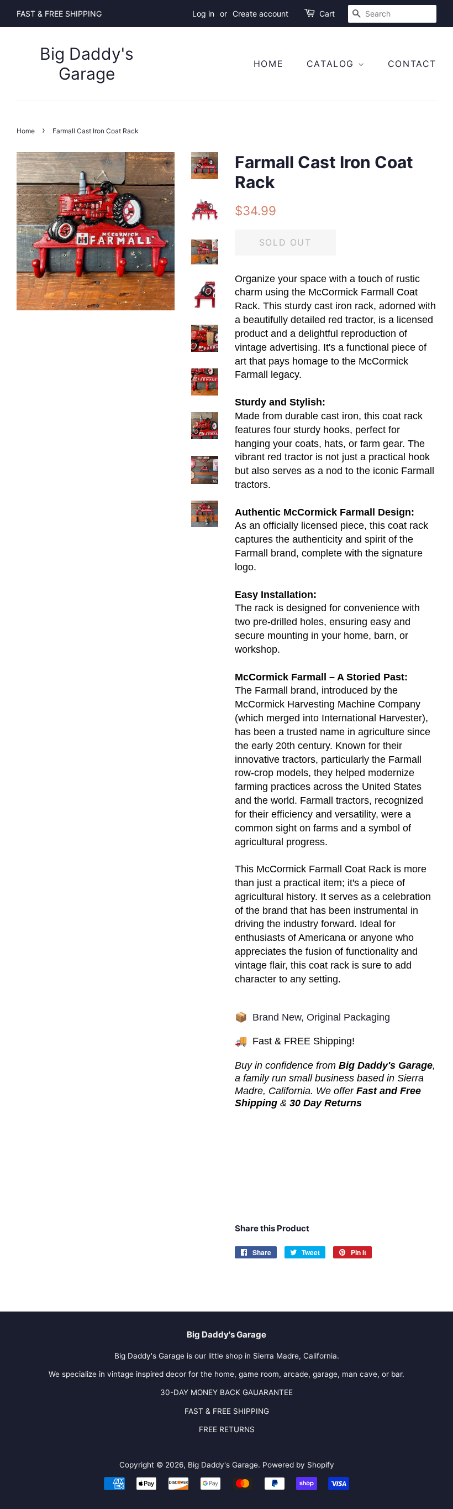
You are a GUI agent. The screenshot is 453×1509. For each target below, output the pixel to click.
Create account (260, 13)
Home (268, 63)
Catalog (332, 63)
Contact (412, 63)
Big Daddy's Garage (87, 64)
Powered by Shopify (298, 1464)
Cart (327, 13)
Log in (203, 13)
